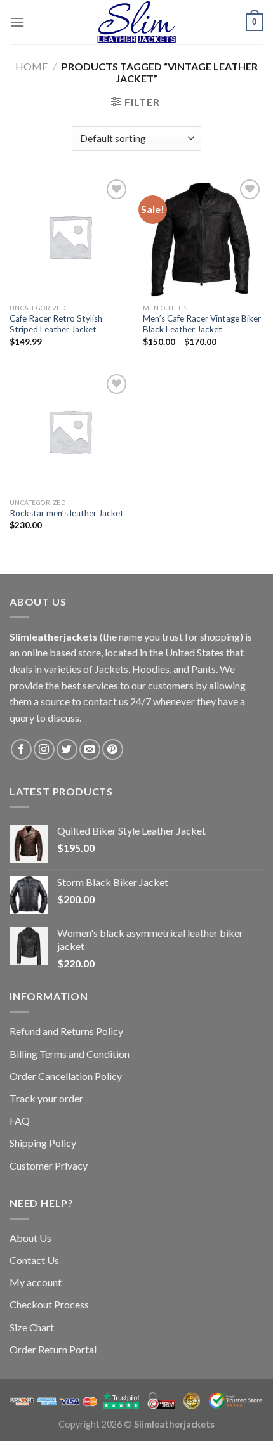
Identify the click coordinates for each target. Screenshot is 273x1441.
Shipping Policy (43, 1143)
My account (36, 1282)
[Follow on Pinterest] (112, 749)
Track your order (46, 1098)
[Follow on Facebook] (21, 749)
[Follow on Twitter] (67, 749)
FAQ (20, 1120)
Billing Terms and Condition (70, 1054)
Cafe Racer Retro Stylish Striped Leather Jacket (56, 324)
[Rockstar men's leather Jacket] (70, 431)
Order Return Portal (53, 1349)
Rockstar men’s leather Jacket (67, 513)
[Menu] (17, 21)
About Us (30, 1238)
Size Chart (32, 1327)
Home (31, 66)
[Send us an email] (89, 749)
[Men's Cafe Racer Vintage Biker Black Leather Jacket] (203, 236)
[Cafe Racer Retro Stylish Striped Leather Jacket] (70, 236)
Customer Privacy (49, 1165)
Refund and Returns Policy (66, 1031)
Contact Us (34, 1260)
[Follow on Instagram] (44, 749)
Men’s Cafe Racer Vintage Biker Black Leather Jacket (202, 324)
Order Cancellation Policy (66, 1076)
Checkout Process (49, 1304)
